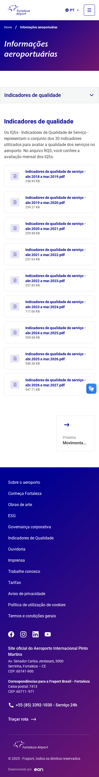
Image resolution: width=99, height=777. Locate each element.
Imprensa (16, 560)
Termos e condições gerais (32, 616)
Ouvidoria (16, 549)
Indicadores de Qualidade (31, 538)
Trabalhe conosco (24, 571)
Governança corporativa (29, 526)
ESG (12, 515)
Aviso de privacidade (26, 593)
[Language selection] (89, 10)
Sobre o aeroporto (24, 482)
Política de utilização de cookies (36, 604)
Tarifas (14, 582)
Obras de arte (20, 504)
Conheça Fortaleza (25, 493)
